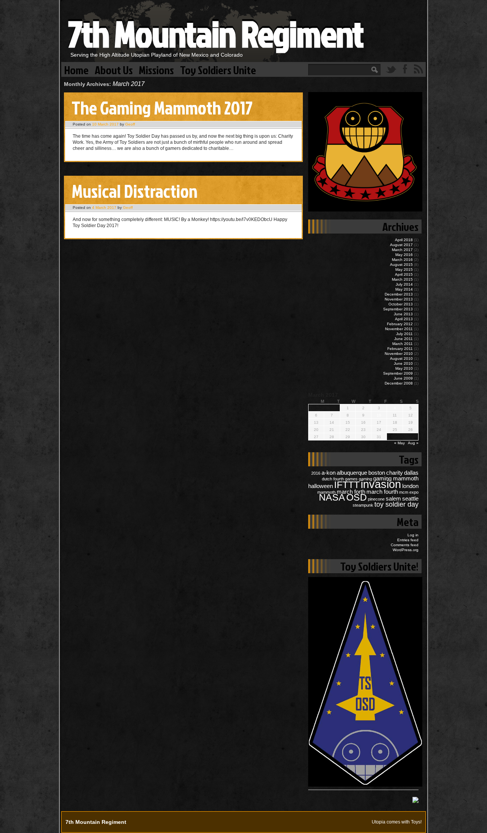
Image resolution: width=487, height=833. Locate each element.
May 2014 (404, 289)
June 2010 (403, 363)
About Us (114, 69)
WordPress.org (406, 550)
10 (379, 415)
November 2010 (399, 353)
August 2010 (401, 358)
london (410, 486)
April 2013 (404, 319)
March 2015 (402, 279)
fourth (338, 479)
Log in (413, 535)
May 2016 (404, 255)
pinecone (376, 499)
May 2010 (404, 368)
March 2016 (402, 260)
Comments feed (405, 545)
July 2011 (404, 334)
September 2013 (398, 309)
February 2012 (400, 324)
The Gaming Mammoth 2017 (162, 107)
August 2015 (401, 264)
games (351, 479)
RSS (418, 69)
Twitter (391, 69)
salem (393, 498)
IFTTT (347, 485)
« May (399, 443)
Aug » (413, 443)
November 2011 (399, 329)
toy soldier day (396, 504)
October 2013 (400, 304)
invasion (381, 484)
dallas (411, 472)
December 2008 (399, 383)
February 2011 (400, 349)
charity (394, 472)
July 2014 (404, 284)
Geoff (130, 124)
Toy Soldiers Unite (218, 69)
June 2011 (403, 339)
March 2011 (402, 344)
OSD (356, 497)
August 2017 (401, 245)
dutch (327, 479)
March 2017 (402, 250)
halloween (320, 486)
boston (376, 472)
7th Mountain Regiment (215, 33)
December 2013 (399, 294)
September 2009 (398, 373)
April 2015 (404, 274)
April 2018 (404, 240)
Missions (156, 69)
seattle (410, 498)
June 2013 (403, 314)
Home (76, 69)
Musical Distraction (134, 190)
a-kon (328, 472)
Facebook (405, 69)
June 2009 (403, 378)
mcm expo (409, 492)
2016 (315, 473)
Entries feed (408, 540)
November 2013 (399, 299)
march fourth (382, 491)
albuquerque (352, 472)
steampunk (363, 505)
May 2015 (404, 269)
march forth (351, 491)
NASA (332, 497)
